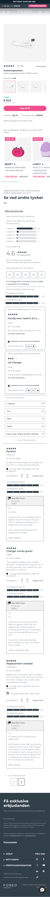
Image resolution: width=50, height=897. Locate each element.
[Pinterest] (44, 871)
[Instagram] (37, 859)
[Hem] (25, 12)
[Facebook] (44, 859)
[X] (37, 865)
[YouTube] (44, 865)
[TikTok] (37, 877)
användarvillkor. (30, 835)
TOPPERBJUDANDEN (38, 6)
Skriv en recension (41, 66)
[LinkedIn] (37, 871)
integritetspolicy (15, 835)
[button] (42, 890)
